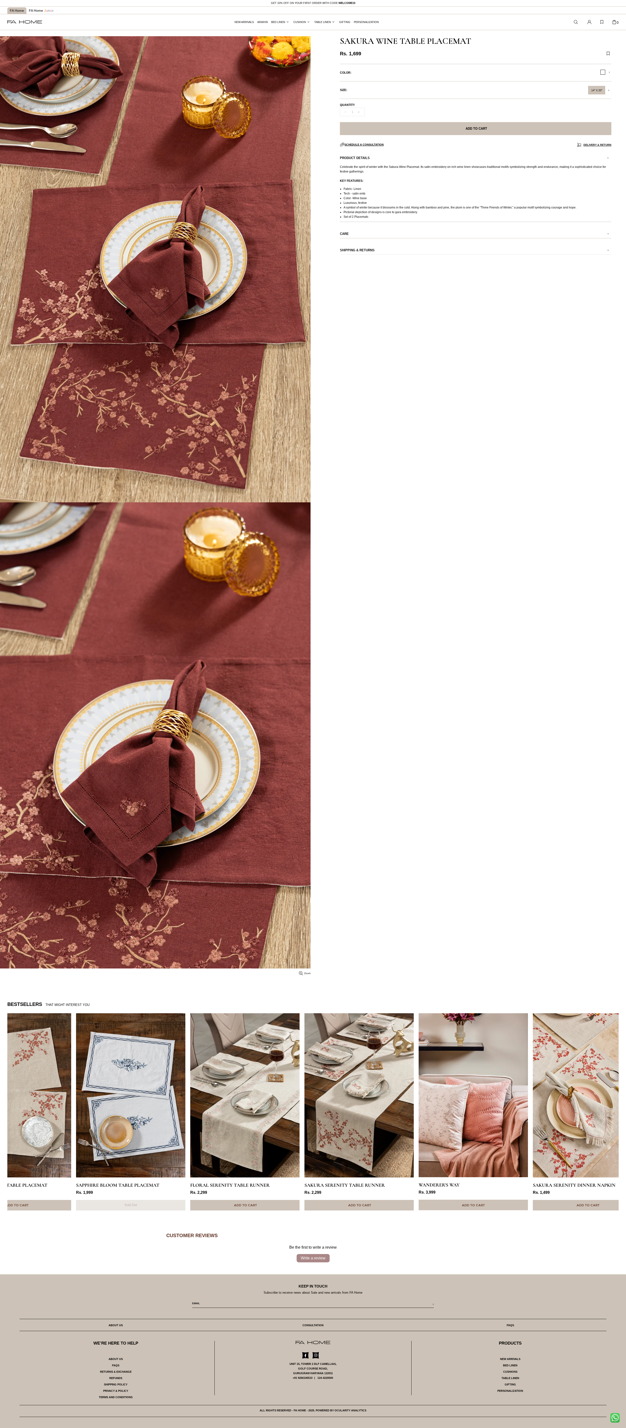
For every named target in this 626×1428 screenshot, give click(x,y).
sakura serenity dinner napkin (505, 1185)
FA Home (17, 10)
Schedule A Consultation (364, 144)
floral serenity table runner (161, 1185)
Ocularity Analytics (350, 1410)
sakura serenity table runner (276, 1185)
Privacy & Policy (115, 1390)
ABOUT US (116, 1359)
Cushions (510, 1371)
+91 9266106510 (303, 1377)
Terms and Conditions (116, 1397)
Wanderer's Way (370, 1185)
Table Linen (510, 1378)
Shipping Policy (115, 1384)
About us (116, 1325)
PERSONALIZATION (510, 1390)
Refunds (115, 1378)
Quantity (347, 105)
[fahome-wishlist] (601, 22)
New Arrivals (510, 1359)
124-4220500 (325, 1377)
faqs (510, 1325)
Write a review (313, 1258)
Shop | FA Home (24, 21)
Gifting (510, 1384)
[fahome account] (589, 22)
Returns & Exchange (116, 1371)
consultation (313, 1325)
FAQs (115, 1365)
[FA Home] (575, 22)
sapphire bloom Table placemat (49, 1185)
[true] (617, 1419)
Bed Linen (510, 1365)
